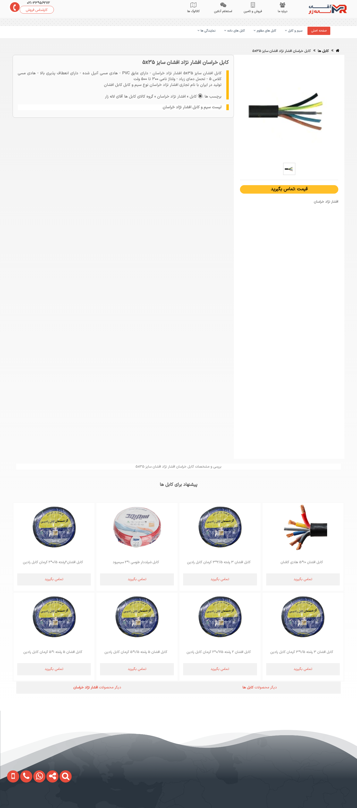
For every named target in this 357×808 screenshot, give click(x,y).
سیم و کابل (294, 30)
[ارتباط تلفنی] (22, 797)
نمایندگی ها (207, 30)
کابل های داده (235, 30)
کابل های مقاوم (266, 30)
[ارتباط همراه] (10, 797)
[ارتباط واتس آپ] (35, 797)
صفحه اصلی (319, 30)
